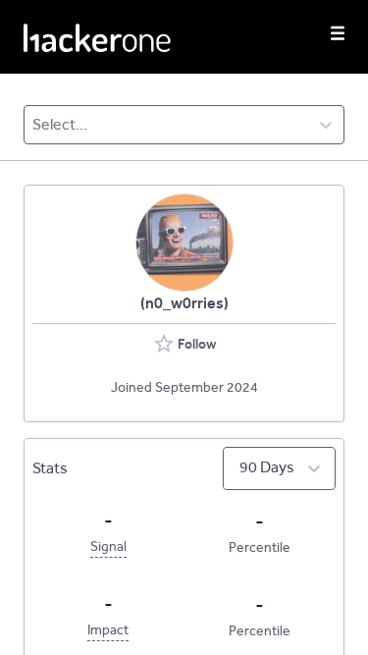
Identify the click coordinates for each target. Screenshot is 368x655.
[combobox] (33, 124)
